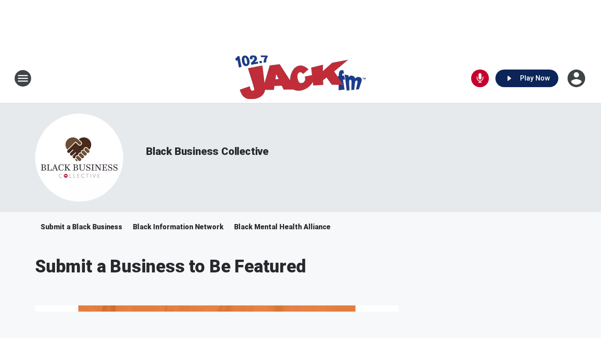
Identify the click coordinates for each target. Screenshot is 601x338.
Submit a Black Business (81, 227)
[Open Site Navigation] (23, 78)
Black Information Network (178, 227)
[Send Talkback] (480, 78)
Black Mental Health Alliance (282, 227)
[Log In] (577, 78)
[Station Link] (300, 78)
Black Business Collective (207, 151)
